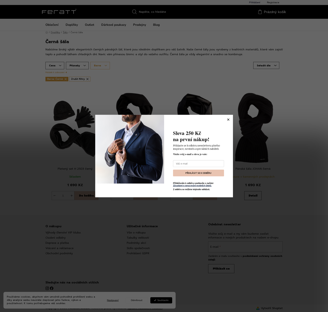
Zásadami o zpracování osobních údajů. (192, 185)
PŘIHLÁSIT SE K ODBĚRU (198, 172)
